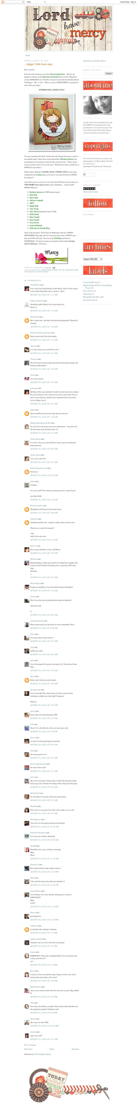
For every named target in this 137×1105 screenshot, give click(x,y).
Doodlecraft (34, 317)
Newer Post (28, 1049)
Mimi (32, 878)
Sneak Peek (46, 270)
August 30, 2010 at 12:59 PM (44, 919)
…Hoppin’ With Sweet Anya (38, 64)
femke (32, 481)
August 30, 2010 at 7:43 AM (44, 705)
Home (28, 55)
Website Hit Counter (90, 192)
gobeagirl (33, 388)
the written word (89, 300)
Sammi (32, 952)
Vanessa (33, 346)
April (32, 660)
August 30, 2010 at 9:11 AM (44, 771)
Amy (32, 1003)
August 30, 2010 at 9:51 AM (44, 800)
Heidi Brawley (35, 986)
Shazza (32, 912)
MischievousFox (36, 505)
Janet (32, 777)
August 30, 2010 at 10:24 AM (44, 826)
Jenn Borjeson (35, 819)
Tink (32, 647)
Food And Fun (88, 291)
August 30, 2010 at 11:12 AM (44, 858)
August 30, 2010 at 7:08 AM (44, 683)
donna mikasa (35, 439)
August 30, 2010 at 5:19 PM (44, 965)
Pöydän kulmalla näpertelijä (40, 332)
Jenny (32, 375)
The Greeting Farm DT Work (36, 272)
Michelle (33, 559)
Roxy (32, 971)
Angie (32, 409)
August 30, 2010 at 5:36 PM (44, 980)
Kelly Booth (34, 793)
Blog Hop (36, 270)
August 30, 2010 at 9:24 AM (44, 787)
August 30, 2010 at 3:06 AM (44, 512)
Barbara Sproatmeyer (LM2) (40, 423)
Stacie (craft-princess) (38, 764)
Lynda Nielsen (35, 891)
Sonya (32, 711)
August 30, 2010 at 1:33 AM (44, 353)
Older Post (75, 1049)
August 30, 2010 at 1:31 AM (44, 340)
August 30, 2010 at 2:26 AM (44, 475)
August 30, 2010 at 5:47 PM (44, 997)
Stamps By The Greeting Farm (65, 270)
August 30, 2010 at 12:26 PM (44, 872)
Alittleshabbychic (36, 621)
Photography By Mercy (91, 297)
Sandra (32, 596)
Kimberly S (34, 864)
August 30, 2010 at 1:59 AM (44, 417)
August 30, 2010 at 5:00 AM (44, 628)
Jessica (32, 737)
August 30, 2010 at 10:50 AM (44, 840)
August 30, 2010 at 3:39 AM (44, 553)
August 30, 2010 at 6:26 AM (44, 654)
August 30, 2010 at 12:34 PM (44, 906)
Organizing (87, 294)
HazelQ (33, 846)
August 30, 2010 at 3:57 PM (44, 946)
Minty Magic (35, 583)
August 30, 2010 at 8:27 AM (44, 718)
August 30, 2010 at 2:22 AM (44, 462)
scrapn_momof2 (36, 939)
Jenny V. (33, 546)
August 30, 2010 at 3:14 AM (44, 540)
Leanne (33, 1032)
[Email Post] (53, 267)
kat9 (32, 724)
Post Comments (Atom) (42, 1054)
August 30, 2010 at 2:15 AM (44, 433)
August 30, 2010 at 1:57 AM (44, 403)
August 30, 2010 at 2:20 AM (44, 449)
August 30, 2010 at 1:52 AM (44, 382)
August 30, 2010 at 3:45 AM (44, 577)
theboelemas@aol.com (38, 468)
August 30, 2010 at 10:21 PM (44, 1026)
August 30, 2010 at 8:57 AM (44, 758)
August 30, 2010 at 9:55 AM (44, 813)
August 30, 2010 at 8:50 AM (44, 731)
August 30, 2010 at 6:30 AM (44, 670)
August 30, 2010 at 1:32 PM (44, 933)
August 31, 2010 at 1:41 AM (44, 1039)
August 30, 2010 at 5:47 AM (44, 641)
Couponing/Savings (90, 282)
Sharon (32, 1019)
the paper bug (35, 689)
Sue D (32, 676)
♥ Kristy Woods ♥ (36, 301)
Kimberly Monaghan (37, 832)
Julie (32, 750)
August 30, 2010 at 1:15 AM (44, 295)
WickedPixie (35, 284)
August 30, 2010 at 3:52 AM (44, 590)
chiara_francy (35, 455)
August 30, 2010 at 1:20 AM (44, 326)
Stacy (32, 634)
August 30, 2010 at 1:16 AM (44, 310)
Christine (33, 359)
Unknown (33, 519)
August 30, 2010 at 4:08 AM (44, 615)
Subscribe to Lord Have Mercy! (94, 61)
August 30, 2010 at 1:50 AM (44, 369)
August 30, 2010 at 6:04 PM (44, 1012)
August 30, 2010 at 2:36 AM (44, 499)
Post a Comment (30, 1045)
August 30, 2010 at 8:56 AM (44, 744)
